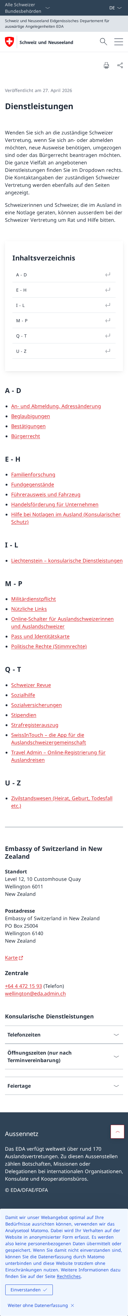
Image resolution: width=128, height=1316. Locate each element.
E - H (21, 290)
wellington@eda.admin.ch (35, 993)
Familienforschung (33, 474)
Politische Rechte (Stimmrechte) (49, 646)
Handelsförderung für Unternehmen (54, 504)
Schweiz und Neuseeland (46, 42)
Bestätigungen (28, 426)
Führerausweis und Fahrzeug (45, 494)
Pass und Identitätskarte (40, 636)
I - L (20, 305)
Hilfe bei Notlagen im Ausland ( (48, 514)
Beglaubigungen (30, 416)
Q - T (21, 336)
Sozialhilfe (23, 695)
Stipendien (23, 714)
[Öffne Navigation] (118, 42)
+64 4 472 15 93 (23, 986)
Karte (11, 957)
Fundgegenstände (32, 484)
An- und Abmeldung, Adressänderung (56, 406)
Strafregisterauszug (34, 724)
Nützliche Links (29, 608)
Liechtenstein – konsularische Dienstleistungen (67, 560)
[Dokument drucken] (106, 65)
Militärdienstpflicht (33, 598)
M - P (21, 320)
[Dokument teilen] (120, 65)
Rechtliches (69, 1276)
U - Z (21, 351)
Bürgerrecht (25, 436)
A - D (21, 275)
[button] (117, 1132)
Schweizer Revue (31, 685)
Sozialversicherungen (36, 705)
